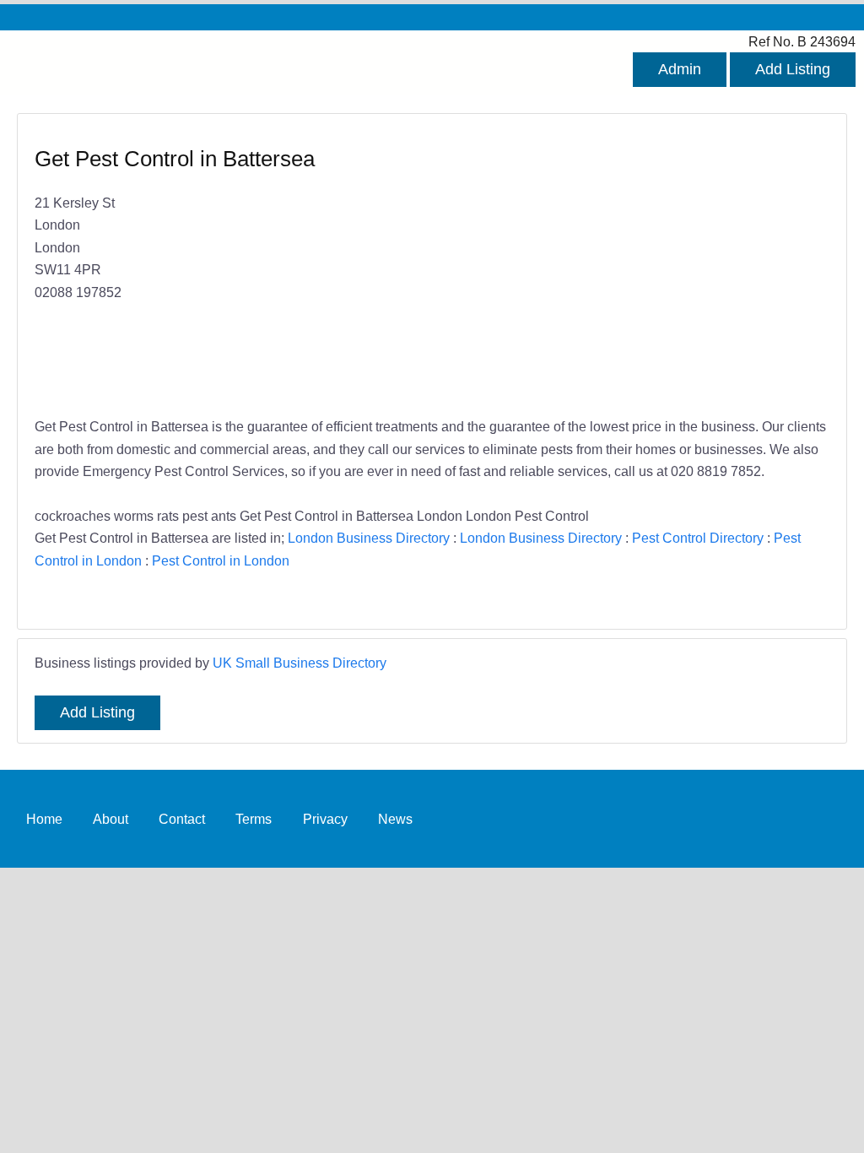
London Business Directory (369, 537)
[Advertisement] (622, 267)
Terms (253, 818)
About (110, 818)
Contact (182, 818)
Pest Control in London (220, 560)
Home (44, 818)
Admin (679, 69)
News (395, 818)
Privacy (325, 818)
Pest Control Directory (698, 537)
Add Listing (792, 69)
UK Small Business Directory (299, 662)
